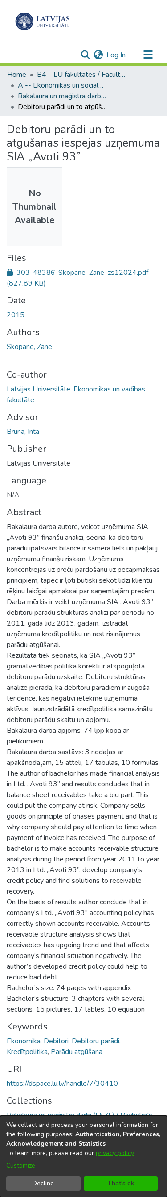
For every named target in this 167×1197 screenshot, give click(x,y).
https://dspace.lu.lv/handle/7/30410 (62, 1083)
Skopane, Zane (29, 347)
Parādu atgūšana (76, 1052)
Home (16, 75)
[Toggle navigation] (147, 54)
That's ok (120, 1183)
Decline (43, 1183)
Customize (20, 1165)
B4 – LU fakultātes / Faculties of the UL (81, 75)
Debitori (56, 1041)
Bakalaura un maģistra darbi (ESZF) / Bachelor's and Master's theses (62, 96)
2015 (15, 315)
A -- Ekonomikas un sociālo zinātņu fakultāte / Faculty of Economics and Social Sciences (62, 85)
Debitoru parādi (95, 1041)
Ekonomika (24, 1041)
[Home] (42, 21)
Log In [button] (116, 55)
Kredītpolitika (27, 1052)
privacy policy (115, 1153)
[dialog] (83, 1156)
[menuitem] (98, 55)
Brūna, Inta (23, 432)
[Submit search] (85, 55)
